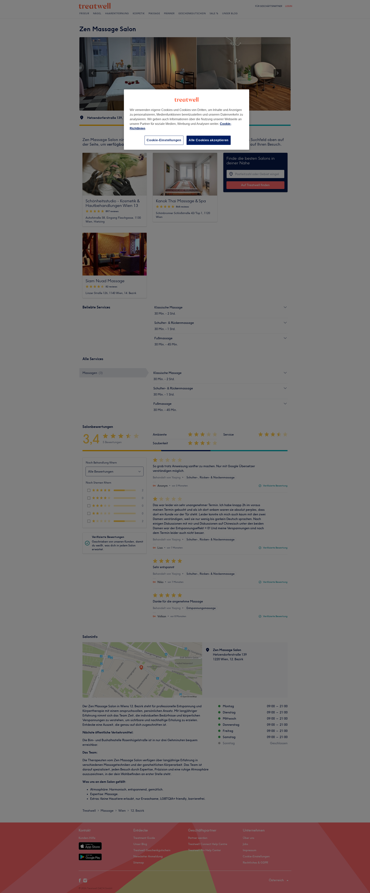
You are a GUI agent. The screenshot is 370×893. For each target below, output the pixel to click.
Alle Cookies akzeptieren (209, 140)
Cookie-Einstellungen (164, 140)
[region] (186, 119)
